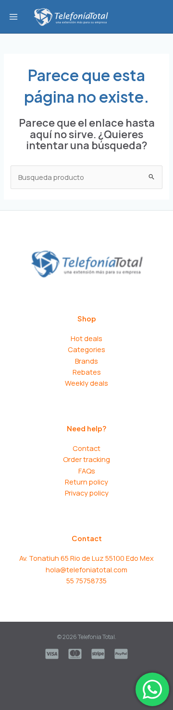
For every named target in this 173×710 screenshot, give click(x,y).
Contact (86, 448)
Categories (86, 349)
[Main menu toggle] (13, 16)
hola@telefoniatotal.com (86, 569)
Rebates (87, 372)
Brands (86, 361)
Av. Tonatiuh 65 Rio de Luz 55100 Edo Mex (86, 558)
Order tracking (86, 459)
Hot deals (86, 338)
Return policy (86, 481)
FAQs (86, 470)
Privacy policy (87, 492)
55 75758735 (86, 580)
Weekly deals (86, 383)
